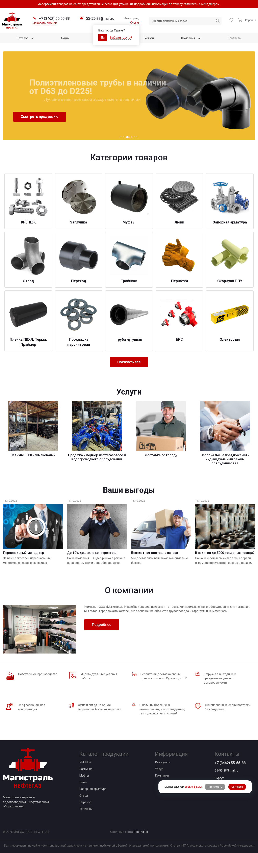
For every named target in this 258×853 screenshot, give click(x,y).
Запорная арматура (92, 789)
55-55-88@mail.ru (226, 770)
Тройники (86, 809)
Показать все (129, 362)
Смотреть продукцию (39, 116)
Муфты (84, 775)
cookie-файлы (193, 786)
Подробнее (101, 624)
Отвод (83, 795)
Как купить (162, 762)
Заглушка (86, 769)
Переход (85, 802)
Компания (162, 775)
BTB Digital (141, 832)
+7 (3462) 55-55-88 (230, 763)
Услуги (159, 769)
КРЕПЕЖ (85, 762)
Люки (83, 782)
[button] (121, 137)
